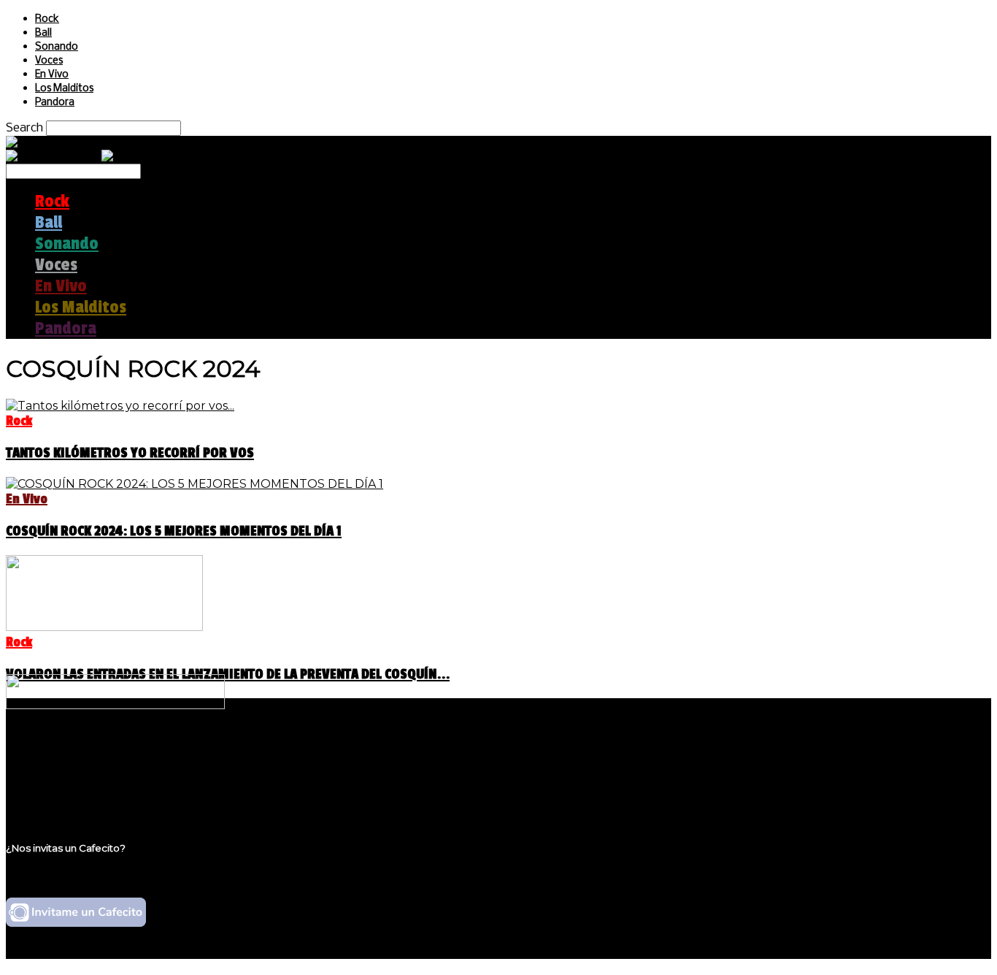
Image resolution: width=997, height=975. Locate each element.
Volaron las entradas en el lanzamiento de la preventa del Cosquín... (228, 674)
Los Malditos (64, 88)
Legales (57, 766)
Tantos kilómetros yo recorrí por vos (130, 453)
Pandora (54, 102)
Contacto (62, 793)
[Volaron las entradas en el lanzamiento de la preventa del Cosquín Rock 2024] (104, 627)
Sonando (56, 47)
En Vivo (52, 74)
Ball (43, 33)
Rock (47, 19)
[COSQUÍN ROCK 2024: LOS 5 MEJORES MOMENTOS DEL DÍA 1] (194, 484)
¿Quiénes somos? (85, 752)
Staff (49, 780)
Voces (49, 61)
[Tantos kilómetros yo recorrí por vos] (120, 406)
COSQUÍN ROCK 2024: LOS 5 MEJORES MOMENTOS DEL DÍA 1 (174, 531)
